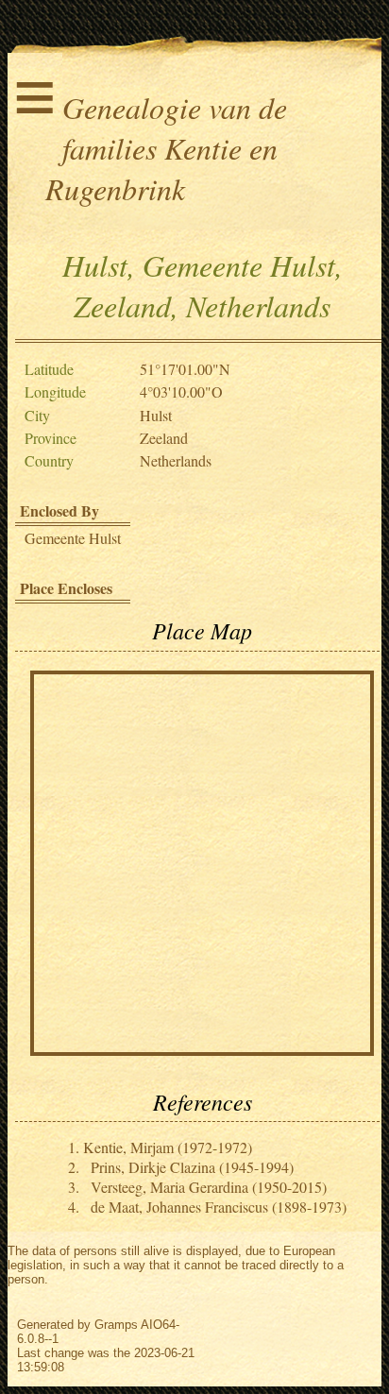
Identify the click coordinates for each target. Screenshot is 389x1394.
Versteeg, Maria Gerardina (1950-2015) (209, 1187)
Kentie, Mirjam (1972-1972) (167, 1147)
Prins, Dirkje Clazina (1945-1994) (192, 1167)
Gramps (116, 1325)
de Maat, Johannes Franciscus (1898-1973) (219, 1206)
